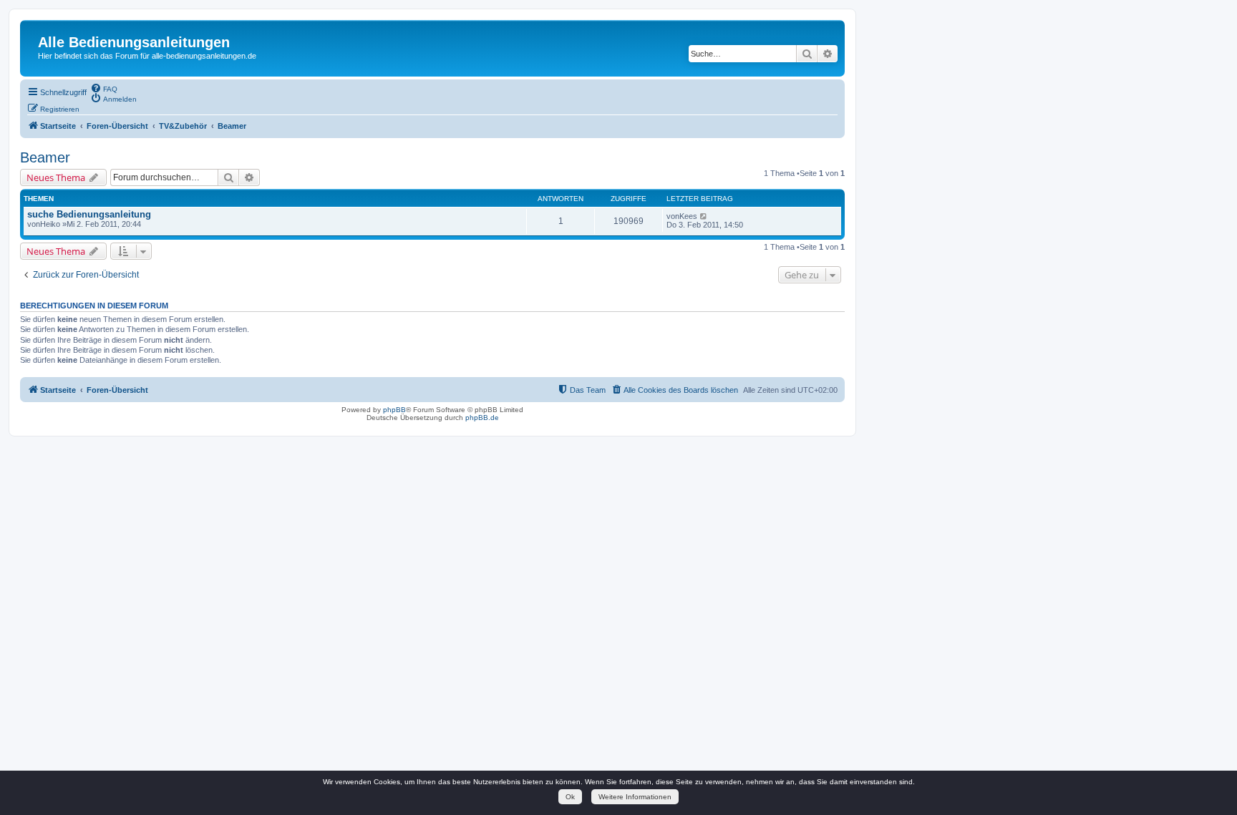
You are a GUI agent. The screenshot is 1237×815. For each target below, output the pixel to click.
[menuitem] (103, 88)
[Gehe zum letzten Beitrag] (704, 216)
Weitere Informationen (634, 797)
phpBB (394, 410)
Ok (570, 797)
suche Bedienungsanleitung (89, 214)
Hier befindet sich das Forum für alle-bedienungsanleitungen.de (147, 56)
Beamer (45, 157)
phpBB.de (482, 417)
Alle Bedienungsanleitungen (134, 42)
